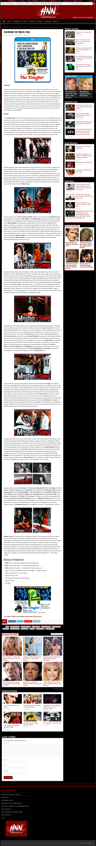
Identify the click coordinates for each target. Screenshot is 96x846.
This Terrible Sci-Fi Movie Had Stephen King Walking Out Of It (11, 683)
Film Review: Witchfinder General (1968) (12, 726)
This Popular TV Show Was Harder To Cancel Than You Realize (11, 658)
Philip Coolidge (15, 628)
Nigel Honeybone (9, 35)
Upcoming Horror (45, 3)
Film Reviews (16, 21)
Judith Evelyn (36, 626)
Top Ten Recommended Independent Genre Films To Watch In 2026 (83, 115)
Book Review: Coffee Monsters (84, 162)
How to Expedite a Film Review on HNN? (12, 812)
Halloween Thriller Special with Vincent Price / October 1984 (51, 707)
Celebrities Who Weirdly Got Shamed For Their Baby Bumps (32, 658)
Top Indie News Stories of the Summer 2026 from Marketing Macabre (84, 107)
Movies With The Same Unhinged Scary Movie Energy (86, 265)
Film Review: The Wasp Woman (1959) (31, 724)
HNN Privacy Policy (6, 815)
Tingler (32, 628)
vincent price (40, 628)
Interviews (39, 21)
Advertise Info (5, 797)
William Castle (50, 628)
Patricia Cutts (56, 626)
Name (5, 759)
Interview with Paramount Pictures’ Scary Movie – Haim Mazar (83, 204)
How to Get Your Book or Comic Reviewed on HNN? (15, 806)
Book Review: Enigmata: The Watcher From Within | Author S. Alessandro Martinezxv (84, 155)
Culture (55, 21)
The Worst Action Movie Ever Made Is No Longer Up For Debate (86, 245)
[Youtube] (81, 4)
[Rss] (72, 4)
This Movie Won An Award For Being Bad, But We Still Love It (72, 266)
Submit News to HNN (7, 800)
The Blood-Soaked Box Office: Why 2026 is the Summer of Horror (84, 49)
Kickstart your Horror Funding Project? (11, 803)
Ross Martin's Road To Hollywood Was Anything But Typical (32, 683)
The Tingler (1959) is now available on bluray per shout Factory (23, 616)
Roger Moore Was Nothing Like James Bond (72, 244)
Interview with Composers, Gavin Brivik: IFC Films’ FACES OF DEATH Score (84, 196)
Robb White (25, 628)
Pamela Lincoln (46, 626)
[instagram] (83, 4)
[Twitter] (75, 4)
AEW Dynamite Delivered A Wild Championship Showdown (51, 658)
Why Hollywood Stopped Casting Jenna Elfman (85, 93)
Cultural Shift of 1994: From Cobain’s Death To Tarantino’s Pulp (84, 66)
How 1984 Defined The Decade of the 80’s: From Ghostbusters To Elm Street (84, 58)
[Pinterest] (77, 4)
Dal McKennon (15, 626)
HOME (3, 21)
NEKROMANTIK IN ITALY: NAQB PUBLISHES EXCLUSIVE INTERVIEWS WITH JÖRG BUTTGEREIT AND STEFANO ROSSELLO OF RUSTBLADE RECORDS (79, 214)
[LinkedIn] (79, 4)
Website (6, 771)
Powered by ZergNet (58, 689)
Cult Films (17, 26)
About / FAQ (19, 3)
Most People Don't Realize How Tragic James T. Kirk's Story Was (71, 94)
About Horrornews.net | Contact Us (10, 794)
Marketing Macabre (57, 3)
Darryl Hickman (26, 626)
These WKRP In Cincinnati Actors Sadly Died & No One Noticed (52, 683)
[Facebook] (73, 4)
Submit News (35, 3)
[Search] (94, 3)
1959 (7, 626)
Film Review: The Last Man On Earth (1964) (32, 706)
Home (3, 26)
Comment (6, 743)
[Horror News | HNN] (48, 12)
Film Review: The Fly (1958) (52, 723)
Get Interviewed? (6, 809)
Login (2, 817)
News (8, 21)
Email (5, 765)
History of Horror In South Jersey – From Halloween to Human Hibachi (83, 41)
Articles (31, 21)
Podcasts (47, 21)
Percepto (5, 628)
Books (25, 21)
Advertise (27, 3)
